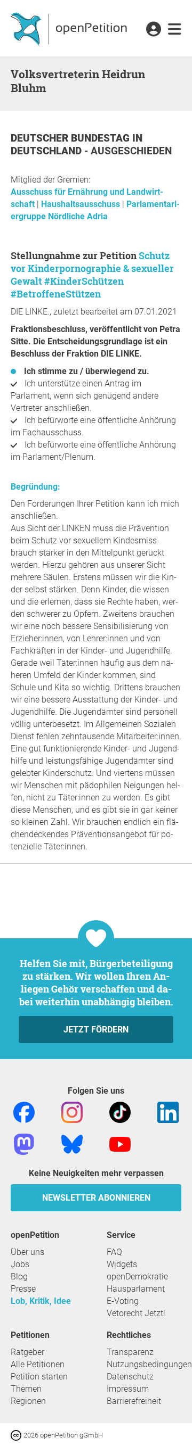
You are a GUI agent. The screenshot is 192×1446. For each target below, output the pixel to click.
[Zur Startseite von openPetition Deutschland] (70, 28)
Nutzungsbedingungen (149, 1364)
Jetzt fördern (96, 1029)
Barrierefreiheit (134, 1401)
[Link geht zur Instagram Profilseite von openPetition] (72, 1111)
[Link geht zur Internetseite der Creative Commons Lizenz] (17, 1435)
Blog (19, 1276)
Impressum (128, 1389)
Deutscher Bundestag (71, 138)
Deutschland (47, 151)
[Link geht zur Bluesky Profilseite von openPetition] (72, 1143)
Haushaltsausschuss (81, 204)
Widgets (122, 1264)
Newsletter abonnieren (96, 1198)
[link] (174, 30)
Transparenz (130, 1352)
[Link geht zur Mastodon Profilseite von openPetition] (24, 1143)
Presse (23, 1289)
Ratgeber (27, 1352)
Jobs (20, 1264)
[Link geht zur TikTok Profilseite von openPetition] (120, 1111)
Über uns (27, 1252)
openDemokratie (137, 1276)
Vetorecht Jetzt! (136, 1313)
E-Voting (123, 1301)
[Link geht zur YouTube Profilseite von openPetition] (120, 1143)
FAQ (114, 1252)
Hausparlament (136, 1289)
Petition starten (39, 1376)
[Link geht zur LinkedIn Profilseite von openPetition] (168, 1111)
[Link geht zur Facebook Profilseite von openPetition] (24, 1111)
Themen (26, 1389)
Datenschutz (130, 1376)
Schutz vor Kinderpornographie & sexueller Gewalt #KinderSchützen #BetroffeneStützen (92, 274)
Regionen (28, 1401)
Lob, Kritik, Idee (41, 1301)
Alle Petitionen (38, 1364)
